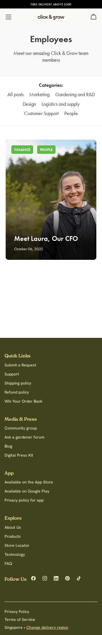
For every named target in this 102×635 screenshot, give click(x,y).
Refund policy (17, 392)
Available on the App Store (29, 482)
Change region (83, 4)
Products (13, 536)
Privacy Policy (17, 611)
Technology (15, 554)
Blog (8, 446)
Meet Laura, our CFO (46, 238)
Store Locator (17, 545)
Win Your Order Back (23, 401)
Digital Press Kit (19, 455)
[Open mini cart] (93, 17)
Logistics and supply (61, 104)
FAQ (8, 563)
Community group (21, 428)
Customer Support (41, 113)
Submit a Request (20, 365)
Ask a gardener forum (24, 437)
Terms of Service (20, 619)
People (71, 113)
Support (12, 374)
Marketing (39, 94)
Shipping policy (18, 383)
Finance (22, 149)
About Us (13, 527)
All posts (15, 94)
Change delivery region (47, 627)
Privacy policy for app (24, 500)
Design (29, 104)
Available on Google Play (27, 491)
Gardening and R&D (75, 94)
